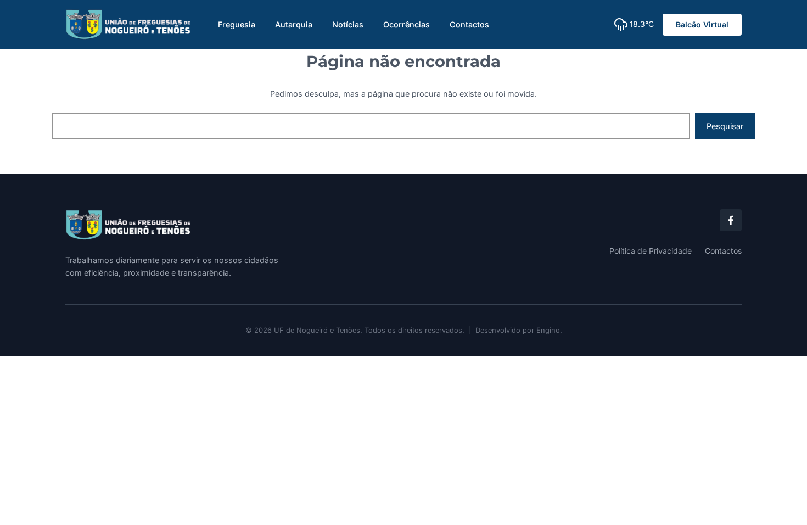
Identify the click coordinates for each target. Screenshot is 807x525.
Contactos (469, 24)
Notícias (347, 24)
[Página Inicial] (230, 225)
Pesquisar (725, 126)
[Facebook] (731, 220)
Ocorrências (406, 24)
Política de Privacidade (650, 250)
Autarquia (293, 24)
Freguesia (236, 24)
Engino (548, 330)
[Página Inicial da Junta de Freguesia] (128, 24)
